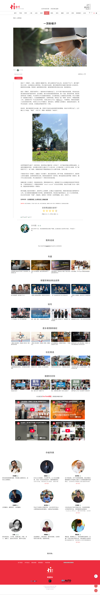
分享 (67, 13)
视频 (41, 13)
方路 (14, 534)
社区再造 (50, 352)
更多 (73, 13)
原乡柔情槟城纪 (50, 328)
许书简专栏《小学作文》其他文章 (37, 199)
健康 (62, 13)
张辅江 (46, 476)
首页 (15, 13)
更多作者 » (50, 553)
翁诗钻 (46, 505)
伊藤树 (46, 534)
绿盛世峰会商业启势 (50, 280)
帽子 (27, 217)
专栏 (46, 13)
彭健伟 (15, 505)
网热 (52, 13)
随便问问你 (50, 376)
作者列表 (47, 562)
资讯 (57, 13)
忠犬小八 (59, 100)
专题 (20, 13)
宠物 (23, 217)
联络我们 (78, 13)
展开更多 (47, 483)
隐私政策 (33, 562)
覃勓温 (77, 534)
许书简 (21, 70)
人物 (31, 13)
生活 (31, 217)
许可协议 (27, 562)
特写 (25, 13)
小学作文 (19, 18)
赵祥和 (77, 476)
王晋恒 (77, 505)
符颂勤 (15, 476)
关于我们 (20, 562)
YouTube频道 (47, 396)
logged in (48, 246)
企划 (36, 13)
